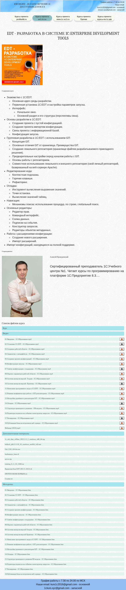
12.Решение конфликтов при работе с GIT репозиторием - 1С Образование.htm (34, 544)
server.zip (8, 459)
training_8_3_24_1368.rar (14, 464)
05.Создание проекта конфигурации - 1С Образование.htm (26, 510)
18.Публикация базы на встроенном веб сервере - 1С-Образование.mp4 (31, 423)
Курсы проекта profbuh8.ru (21, 18)
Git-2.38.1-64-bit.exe (12, 449)
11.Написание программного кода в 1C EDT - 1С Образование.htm (30, 539)
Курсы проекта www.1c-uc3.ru (63, 18)
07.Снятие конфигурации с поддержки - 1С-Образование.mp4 (28, 369)
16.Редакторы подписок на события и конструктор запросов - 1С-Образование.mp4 (36, 413)
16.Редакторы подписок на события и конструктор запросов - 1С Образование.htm (35, 564)
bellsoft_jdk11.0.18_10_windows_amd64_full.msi (23, 444)
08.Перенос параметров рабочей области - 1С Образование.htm (28, 525)
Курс (5, 328)
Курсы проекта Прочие (84, 18)
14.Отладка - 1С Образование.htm (17, 554)
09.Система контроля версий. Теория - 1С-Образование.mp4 (27, 379)
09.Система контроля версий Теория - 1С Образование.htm (27, 530)
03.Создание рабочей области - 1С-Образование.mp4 (24, 349)
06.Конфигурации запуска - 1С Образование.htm (23, 515)
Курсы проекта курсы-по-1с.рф (104, 18)
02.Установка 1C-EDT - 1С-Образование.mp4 (22, 344)
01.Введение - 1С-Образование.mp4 (18, 339)
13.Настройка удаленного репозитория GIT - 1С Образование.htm (29, 549)
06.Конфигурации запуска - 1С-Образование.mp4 (23, 364)
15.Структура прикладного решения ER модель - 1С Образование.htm (31, 559)
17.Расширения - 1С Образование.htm (19, 569)
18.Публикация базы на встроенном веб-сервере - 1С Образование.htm (31, 574)
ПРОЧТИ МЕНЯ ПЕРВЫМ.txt (16, 474)
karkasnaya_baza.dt (12, 454)
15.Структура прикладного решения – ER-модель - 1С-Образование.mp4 (32, 408)
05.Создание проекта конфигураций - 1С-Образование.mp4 (27, 359)
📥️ (122, 339)
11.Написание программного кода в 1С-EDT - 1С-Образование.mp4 (30, 388)
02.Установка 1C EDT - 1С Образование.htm (21, 495)
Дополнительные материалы (16, 433)
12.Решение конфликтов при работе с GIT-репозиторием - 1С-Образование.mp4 (34, 393)
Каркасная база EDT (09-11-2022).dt (18, 469)
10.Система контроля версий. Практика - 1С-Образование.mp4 (28, 384)
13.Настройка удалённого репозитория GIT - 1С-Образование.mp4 (30, 398)
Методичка (8, 484)
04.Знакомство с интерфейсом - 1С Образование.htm (24, 505)
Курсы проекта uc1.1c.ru (42, 18)
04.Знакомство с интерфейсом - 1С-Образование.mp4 (25, 354)
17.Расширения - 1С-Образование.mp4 (19, 418)
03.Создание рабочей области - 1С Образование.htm (24, 500)
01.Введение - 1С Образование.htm (18, 490)
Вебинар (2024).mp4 (12, 428)
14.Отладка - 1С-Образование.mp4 (18, 403)
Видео (5, 333)
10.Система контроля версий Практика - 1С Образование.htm (27, 534)
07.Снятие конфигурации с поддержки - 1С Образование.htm (27, 520)
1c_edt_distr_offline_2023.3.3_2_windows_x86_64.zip (25, 439)
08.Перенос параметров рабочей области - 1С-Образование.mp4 (29, 374)
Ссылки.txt (9, 479)
